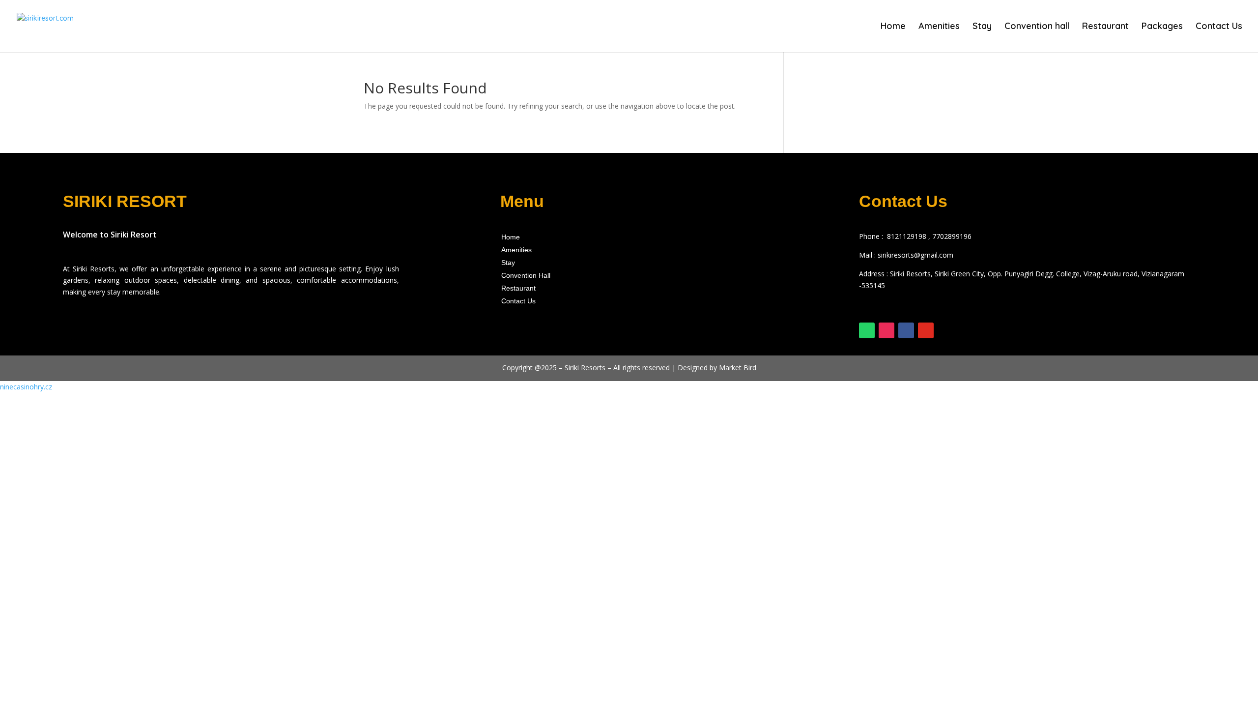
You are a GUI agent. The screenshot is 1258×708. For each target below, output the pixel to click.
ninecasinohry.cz (26, 386)
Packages (1162, 27)
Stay (982, 27)
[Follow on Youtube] (926, 330)
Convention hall (1036, 27)
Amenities (939, 27)
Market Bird (737, 367)
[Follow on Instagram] (886, 330)
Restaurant (1105, 27)
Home (893, 27)
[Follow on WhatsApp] (867, 330)
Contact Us (1219, 27)
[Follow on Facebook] (906, 330)
